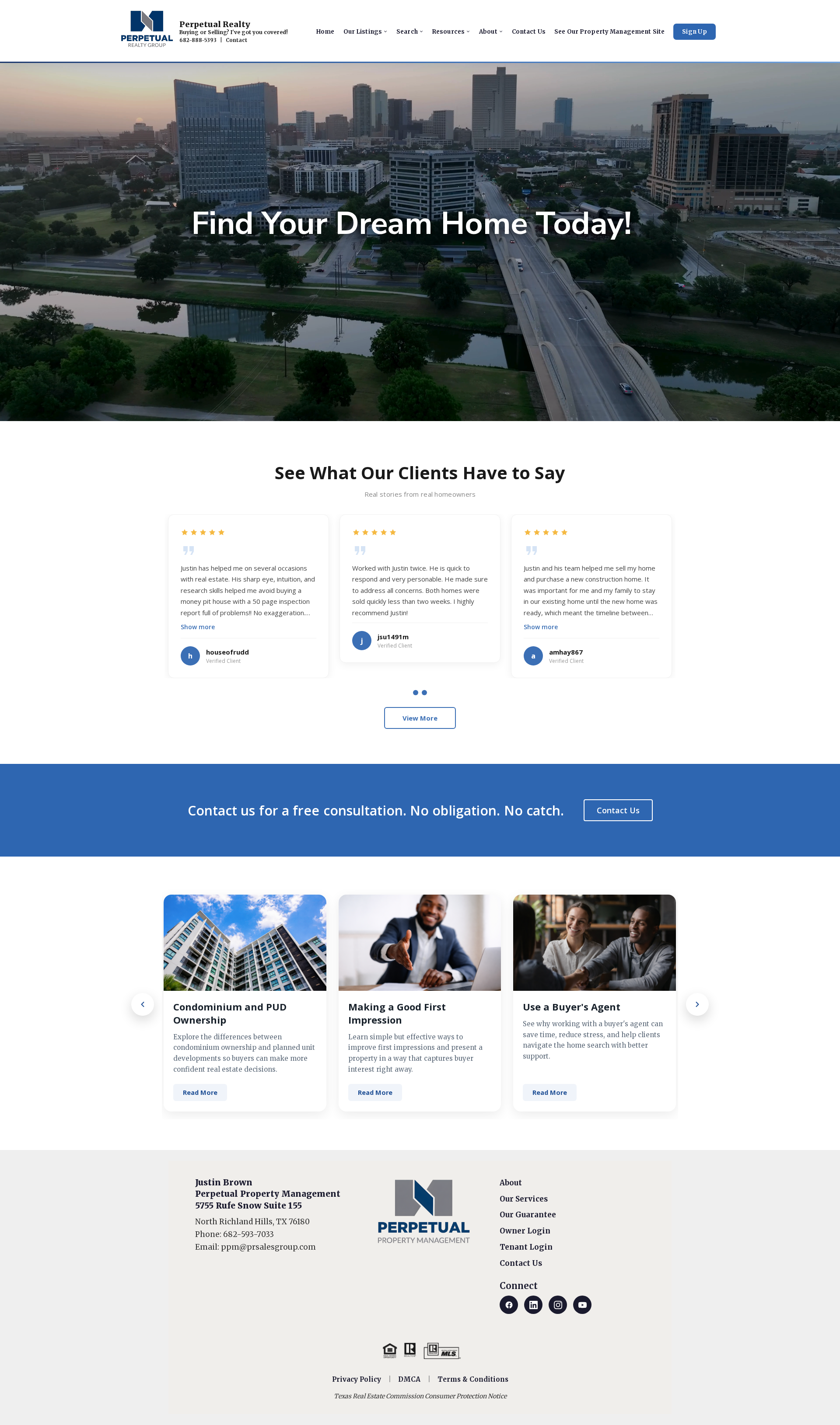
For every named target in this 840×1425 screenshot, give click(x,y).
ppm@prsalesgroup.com (268, 1247)
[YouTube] (582, 1305)
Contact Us (618, 810)
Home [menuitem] (325, 31)
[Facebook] (509, 1305)
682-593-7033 (248, 1234)
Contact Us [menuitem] (529, 31)
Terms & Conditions (473, 1379)
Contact (236, 40)
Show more (198, 627)
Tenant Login (526, 1247)
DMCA (409, 1379)
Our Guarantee (528, 1214)
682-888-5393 (198, 40)
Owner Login (525, 1231)
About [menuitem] (488, 31)
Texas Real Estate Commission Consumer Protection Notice (420, 1396)
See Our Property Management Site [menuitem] (609, 31)
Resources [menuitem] (448, 31)
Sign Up (694, 31)
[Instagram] (558, 1305)
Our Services (524, 1199)
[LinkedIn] (533, 1305)
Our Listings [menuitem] (362, 31)
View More (420, 718)
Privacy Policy (356, 1379)
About (511, 1183)
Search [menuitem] (407, 31)
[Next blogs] (697, 1004)
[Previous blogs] (142, 1004)
